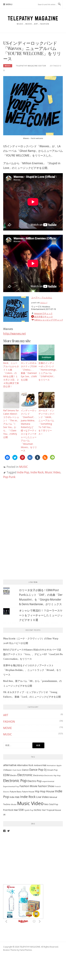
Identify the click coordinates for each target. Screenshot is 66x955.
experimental (48, 781)
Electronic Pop (15, 780)
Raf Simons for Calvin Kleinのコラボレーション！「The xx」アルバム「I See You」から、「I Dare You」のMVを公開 (11, 424)
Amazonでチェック (43, 313)
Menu (9, 4)
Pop (56, 804)
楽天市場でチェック (43, 316)
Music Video (52, 472)
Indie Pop (23, 472)
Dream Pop (52, 770)
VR (4, 814)
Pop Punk (9, 477)
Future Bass (15, 791)
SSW (21, 810)
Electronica (38, 775)
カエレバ (43, 303)
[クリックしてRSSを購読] (45, 457)
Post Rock (8, 809)
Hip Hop (40, 791)
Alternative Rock (25, 765)
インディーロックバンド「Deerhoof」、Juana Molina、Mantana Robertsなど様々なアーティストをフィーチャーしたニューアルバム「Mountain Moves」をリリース (29, 430)
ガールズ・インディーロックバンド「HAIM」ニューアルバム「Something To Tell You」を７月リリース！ (46, 422)
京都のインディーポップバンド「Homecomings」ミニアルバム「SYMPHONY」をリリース (46, 371)
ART (5, 715)
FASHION (9, 721)
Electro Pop (34, 781)
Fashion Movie (28, 786)
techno (37, 809)
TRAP (44, 810)
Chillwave (7, 770)
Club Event (16, 770)
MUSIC (8, 66)
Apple (59, 765)
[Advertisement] (27, 508)
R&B (16, 810)
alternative (9, 765)
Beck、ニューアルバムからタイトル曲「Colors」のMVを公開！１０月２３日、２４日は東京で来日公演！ (11, 374)
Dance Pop (36, 769)
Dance (25, 769)
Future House (28, 791)
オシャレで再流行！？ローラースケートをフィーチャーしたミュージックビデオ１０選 (41, 615)
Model (13, 804)
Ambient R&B (40, 765)
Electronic (25, 775)
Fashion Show (46, 786)
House (50, 791)
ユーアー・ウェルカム (41, 297)
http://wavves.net (14, 333)
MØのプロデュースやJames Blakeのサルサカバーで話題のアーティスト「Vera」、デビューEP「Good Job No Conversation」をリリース (33, 654)
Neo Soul (49, 804)
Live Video (42, 797)
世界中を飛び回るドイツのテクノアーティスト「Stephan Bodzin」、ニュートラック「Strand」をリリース (32, 670)
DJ (45, 769)
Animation (51, 765)
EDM (6, 775)
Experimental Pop (11, 786)
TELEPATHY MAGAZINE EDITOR (31, 66)
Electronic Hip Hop (52, 775)
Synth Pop (28, 810)
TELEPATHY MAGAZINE (33, 18)
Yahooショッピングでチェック (48, 319)
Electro (13, 775)
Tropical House (53, 810)
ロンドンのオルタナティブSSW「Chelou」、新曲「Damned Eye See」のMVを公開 (29, 371)
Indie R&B (15, 797)
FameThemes (26, 950)
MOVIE (7, 728)
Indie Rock (37, 472)
